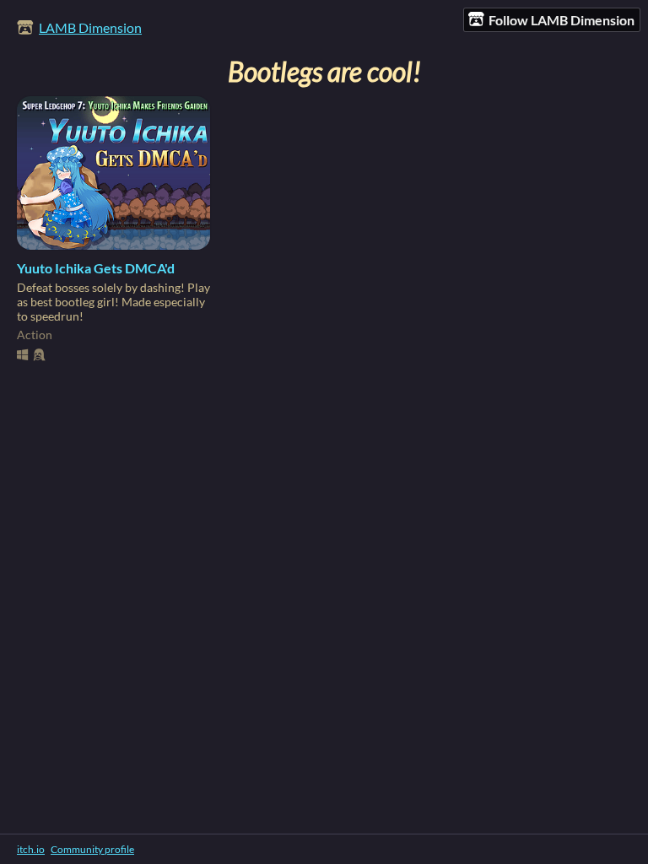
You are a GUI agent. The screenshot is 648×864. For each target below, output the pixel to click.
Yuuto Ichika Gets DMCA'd (96, 268)
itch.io (31, 849)
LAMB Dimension (90, 27)
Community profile (92, 849)
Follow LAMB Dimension (561, 20)
